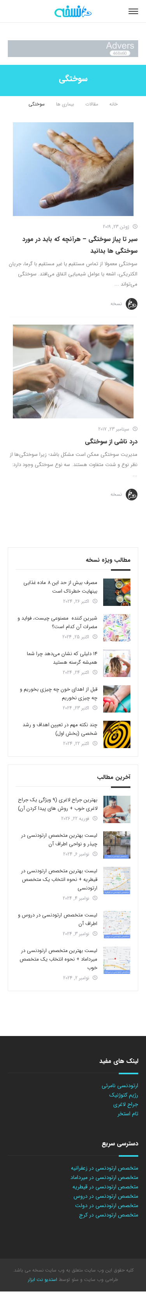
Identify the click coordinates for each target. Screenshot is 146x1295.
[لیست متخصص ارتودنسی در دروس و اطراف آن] (116, 924)
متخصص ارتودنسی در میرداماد (104, 1177)
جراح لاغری (125, 1104)
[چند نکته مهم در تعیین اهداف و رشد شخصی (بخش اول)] (116, 734)
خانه (113, 104)
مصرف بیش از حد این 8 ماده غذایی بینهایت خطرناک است (60, 587)
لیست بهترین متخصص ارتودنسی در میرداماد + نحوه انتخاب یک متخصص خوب (58, 959)
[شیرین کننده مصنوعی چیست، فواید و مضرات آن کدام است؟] (116, 627)
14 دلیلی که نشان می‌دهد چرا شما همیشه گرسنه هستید (62, 658)
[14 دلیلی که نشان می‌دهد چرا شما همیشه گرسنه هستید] (116, 663)
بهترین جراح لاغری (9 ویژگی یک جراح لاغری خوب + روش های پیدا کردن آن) (57, 804)
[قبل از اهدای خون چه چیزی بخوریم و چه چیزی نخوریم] (116, 699)
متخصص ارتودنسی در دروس (106, 1196)
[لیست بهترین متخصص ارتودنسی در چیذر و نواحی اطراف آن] (116, 845)
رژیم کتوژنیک (123, 1095)
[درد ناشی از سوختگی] (73, 371)
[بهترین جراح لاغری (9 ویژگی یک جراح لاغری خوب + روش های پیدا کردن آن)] (116, 809)
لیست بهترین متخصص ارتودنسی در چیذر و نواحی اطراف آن (59, 839)
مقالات (91, 104)
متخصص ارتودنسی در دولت (106, 1205)
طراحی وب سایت (100, 1279)
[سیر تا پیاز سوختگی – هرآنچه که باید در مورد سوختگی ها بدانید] (73, 169)
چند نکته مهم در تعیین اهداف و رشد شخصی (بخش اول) (60, 729)
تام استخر (128, 1113)
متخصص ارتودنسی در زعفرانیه (104, 1168)
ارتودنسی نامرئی (120, 1085)
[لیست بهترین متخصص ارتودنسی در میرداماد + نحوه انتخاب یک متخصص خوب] (116, 960)
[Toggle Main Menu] (133, 11)
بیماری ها (65, 104)
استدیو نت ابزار (42, 1279)
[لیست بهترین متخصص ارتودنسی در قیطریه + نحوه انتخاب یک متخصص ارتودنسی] (116, 880)
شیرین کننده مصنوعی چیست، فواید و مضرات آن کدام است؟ (57, 622)
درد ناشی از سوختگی (111, 442)
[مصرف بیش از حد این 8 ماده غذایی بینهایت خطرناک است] (116, 592)
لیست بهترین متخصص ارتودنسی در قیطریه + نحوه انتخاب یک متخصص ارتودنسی (59, 879)
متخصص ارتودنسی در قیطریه (105, 1186)
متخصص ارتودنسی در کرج (108, 1215)
